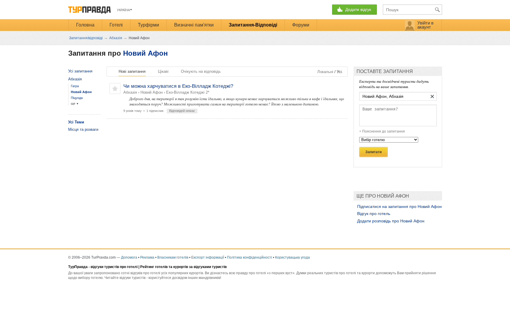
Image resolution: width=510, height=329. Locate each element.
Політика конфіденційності (249, 257)
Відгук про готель (373, 213)
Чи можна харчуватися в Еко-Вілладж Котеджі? (178, 86)
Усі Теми (76, 122)
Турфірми (148, 24)
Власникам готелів (172, 257)
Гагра (75, 86)
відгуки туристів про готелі (114, 267)
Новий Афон (145, 53)
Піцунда (77, 98)
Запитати (373, 152)
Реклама (147, 257)
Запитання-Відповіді (253, 24)
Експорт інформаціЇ (207, 257)
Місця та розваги (83, 129)
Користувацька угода (292, 257)
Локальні (325, 72)
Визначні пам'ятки (194, 24)
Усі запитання (80, 71)
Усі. (340, 72)
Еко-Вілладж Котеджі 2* (187, 92)
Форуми (300, 24)
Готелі (116, 24)
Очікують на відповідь (201, 71)
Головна (85, 24)
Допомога (129, 257)
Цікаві (163, 71)
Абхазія (130, 92)
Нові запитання (132, 71)
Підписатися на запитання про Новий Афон (399, 206)
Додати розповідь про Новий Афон (390, 221)
